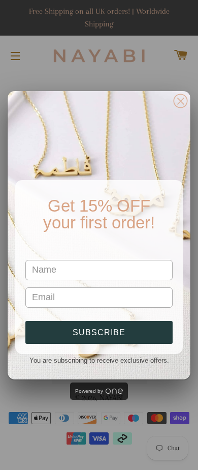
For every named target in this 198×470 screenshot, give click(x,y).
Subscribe (99, 332)
